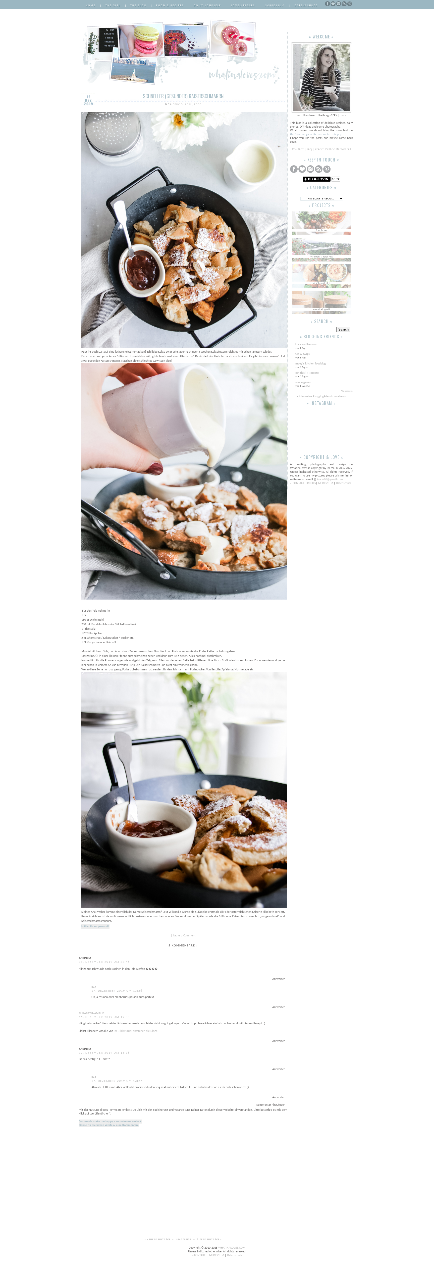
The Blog (138, 5)
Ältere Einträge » (209, 1239)
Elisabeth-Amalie (91, 1013)
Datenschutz (306, 5)
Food (197, 104)
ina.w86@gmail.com (330, 479)
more (343, 115)
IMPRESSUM (325, 483)
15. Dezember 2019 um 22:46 (104, 962)
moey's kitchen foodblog (310, 363)
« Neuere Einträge (157, 1239)
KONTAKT (298, 483)
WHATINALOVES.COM (231, 1247)
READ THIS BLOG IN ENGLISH (333, 149)
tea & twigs (302, 354)
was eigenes (303, 382)
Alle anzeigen (347, 391)
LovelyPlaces (243, 5)
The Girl (113, 5)
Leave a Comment (184, 935)
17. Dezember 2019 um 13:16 (104, 1052)
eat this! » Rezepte (307, 373)
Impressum (275, 5)
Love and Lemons (306, 344)
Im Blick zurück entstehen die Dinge (135, 1031)
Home (91, 5)
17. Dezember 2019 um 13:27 (116, 1081)
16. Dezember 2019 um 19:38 (104, 1017)
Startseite (184, 1239)
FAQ (309, 149)
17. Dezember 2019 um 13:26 (116, 990)
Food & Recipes (170, 5)
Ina (93, 987)
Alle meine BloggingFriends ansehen (321, 396)
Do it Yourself (207, 5)
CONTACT (298, 149)
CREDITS (311, 483)
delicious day (182, 104)
